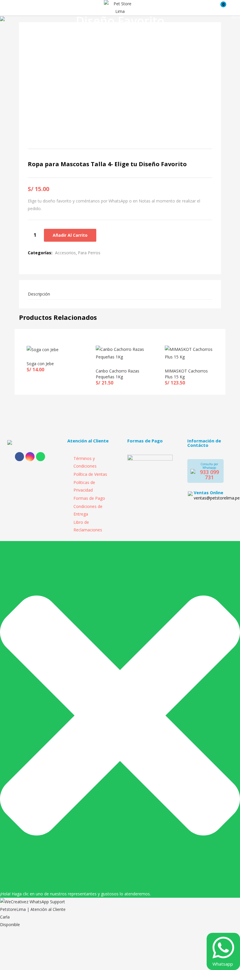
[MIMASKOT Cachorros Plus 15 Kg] (189, 353)
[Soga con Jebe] (43, 349)
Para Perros (89, 252)
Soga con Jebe (40, 363)
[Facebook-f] (19, 456)
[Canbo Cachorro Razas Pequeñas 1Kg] (120, 353)
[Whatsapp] (40, 456)
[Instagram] (30, 456)
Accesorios (65, 252)
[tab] (120, 294)
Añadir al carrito (70, 235)
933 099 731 (209, 474)
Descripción (39, 294)
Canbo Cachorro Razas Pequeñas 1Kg (117, 374)
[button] (220, 7)
